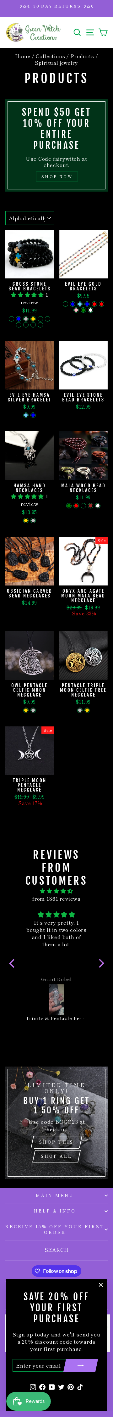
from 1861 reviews (56, 898)
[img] (56, 891)
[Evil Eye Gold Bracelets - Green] (83, 310)
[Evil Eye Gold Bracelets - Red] (94, 304)
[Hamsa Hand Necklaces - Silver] (33, 520)
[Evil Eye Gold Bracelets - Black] (65, 304)
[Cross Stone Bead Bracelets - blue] (18, 318)
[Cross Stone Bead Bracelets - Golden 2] (33, 324)
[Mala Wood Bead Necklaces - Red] (76, 505)
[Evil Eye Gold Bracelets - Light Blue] (80, 304)
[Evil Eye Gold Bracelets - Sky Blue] (87, 304)
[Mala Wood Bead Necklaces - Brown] (90, 505)
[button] (28, 294)
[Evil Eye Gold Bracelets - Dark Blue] (72, 304)
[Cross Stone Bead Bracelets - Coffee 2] (18, 324)
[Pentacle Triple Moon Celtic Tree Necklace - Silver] (80, 710)
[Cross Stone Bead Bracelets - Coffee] (40, 318)
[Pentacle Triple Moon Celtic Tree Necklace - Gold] (87, 710)
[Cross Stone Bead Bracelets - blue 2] (47, 318)
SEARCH (57, 1249)
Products (82, 56)
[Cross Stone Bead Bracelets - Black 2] (40, 324)
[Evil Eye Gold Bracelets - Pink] (76, 310)
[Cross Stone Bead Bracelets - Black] (11, 318)
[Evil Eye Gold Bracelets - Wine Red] (101, 304)
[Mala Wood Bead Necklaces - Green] (69, 505)
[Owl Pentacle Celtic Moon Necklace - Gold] (26, 710)
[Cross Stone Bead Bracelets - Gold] (33, 318)
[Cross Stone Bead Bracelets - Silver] (26, 318)
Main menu (55, 1195)
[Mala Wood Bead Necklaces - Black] (83, 505)
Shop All (56, 1156)
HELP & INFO (55, 1211)
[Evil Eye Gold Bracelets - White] (90, 310)
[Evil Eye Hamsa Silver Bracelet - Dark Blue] (33, 415)
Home (22, 56)
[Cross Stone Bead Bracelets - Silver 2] (26, 324)
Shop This (56, 1142)
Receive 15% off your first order (54, 1229)
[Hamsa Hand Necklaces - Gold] (26, 520)
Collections (50, 56)
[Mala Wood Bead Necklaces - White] (97, 505)
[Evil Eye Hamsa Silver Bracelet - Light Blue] (26, 415)
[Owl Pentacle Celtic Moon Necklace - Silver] (33, 710)
